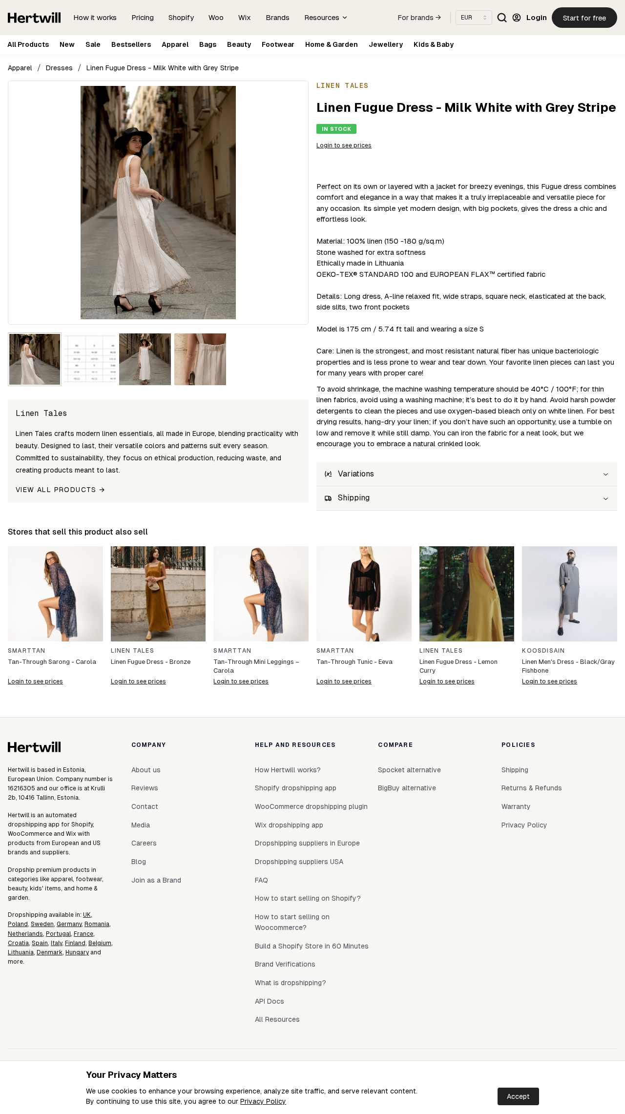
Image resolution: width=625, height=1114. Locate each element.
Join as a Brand (156, 880)
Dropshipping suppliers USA (299, 862)
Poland (18, 924)
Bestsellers (131, 44)
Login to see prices (344, 145)
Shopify (181, 17)
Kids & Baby (434, 44)
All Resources (277, 1019)
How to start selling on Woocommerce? (292, 922)
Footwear (278, 44)
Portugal (58, 933)
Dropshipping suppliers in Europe (307, 843)
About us (146, 770)
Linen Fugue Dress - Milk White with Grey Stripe (162, 67)
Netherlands (25, 933)
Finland (75, 943)
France (83, 933)
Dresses (59, 67)
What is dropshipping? (290, 983)
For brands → (419, 17)
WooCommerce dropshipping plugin (311, 806)
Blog (138, 862)
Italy (56, 943)
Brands (278, 17)
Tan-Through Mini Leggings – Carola (256, 666)
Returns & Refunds (531, 788)
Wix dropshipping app (289, 825)
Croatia (18, 943)
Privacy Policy (263, 1101)
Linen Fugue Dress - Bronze (150, 661)
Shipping (514, 770)
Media (140, 825)
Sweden (42, 924)
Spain (40, 943)
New (67, 44)
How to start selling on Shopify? (308, 898)
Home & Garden (331, 44)
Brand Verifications (285, 964)
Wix (244, 17)
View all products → (60, 490)
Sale (93, 44)
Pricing (142, 17)
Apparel (175, 44)
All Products (28, 44)
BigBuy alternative (407, 788)
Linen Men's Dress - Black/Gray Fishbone (568, 666)
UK (87, 914)
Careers (144, 843)
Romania (96, 924)
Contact (144, 806)
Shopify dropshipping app (295, 788)
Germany (69, 924)
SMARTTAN (27, 650)
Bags (207, 44)
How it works (95, 17)
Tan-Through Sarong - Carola (52, 661)
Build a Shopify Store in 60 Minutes (312, 946)
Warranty (516, 806)
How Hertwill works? (288, 770)
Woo (216, 17)
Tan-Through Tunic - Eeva (354, 661)
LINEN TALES (132, 650)
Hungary (77, 952)
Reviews (144, 788)
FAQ (261, 880)
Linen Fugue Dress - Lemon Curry (458, 666)
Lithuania (21, 952)
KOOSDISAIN (543, 650)
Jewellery (386, 44)
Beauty (239, 44)
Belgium (99, 943)
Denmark (49, 952)
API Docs (269, 1001)
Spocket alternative (409, 770)
